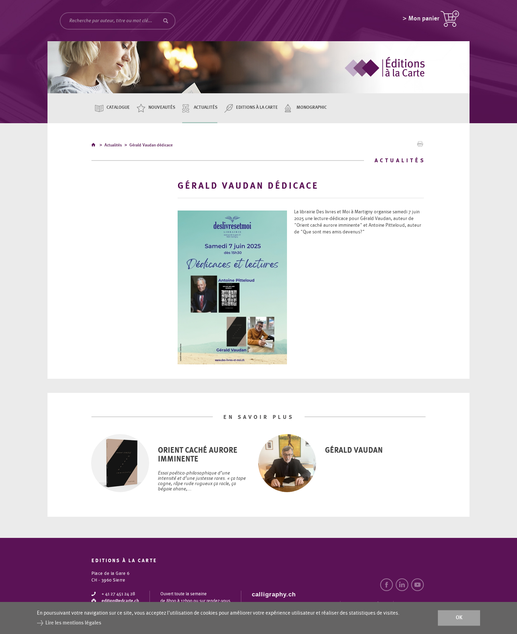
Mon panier (423, 18)
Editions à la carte (257, 107)
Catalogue (118, 107)
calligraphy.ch (274, 594)
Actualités (205, 107)
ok (459, 618)
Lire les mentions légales (73, 623)
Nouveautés (161, 107)
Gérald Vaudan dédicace (151, 145)
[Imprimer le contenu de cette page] (420, 145)
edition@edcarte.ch (120, 601)
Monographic (311, 107)
